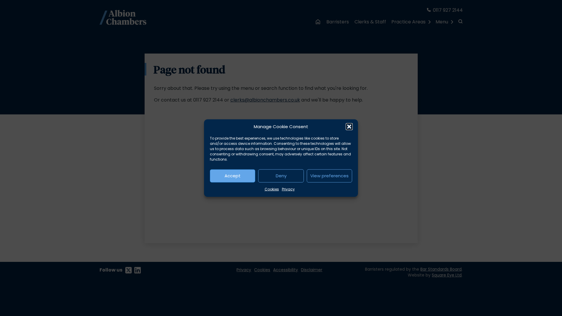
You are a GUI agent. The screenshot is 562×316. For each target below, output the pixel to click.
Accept (233, 176)
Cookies (272, 188)
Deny (281, 176)
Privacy (288, 188)
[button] (349, 127)
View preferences (329, 176)
